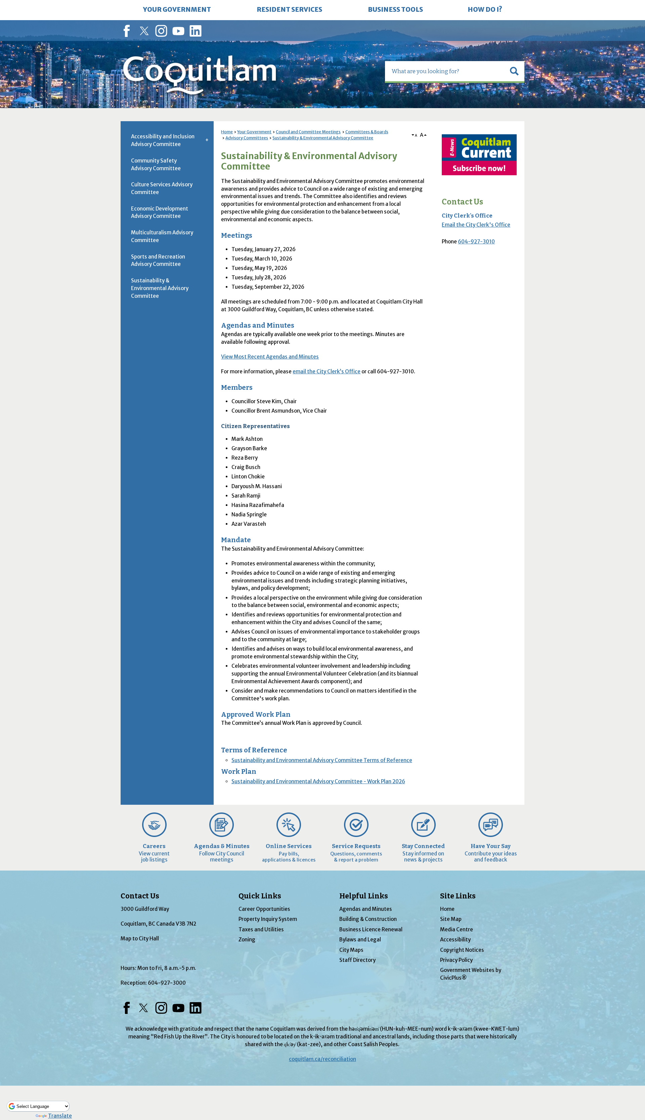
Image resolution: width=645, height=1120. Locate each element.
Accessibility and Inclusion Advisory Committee (163, 140)
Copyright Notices (462, 950)
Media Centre (456, 929)
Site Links (458, 896)
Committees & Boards (366, 131)
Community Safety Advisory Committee (156, 164)
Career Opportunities (264, 909)
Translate (60, 1116)
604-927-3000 (167, 983)
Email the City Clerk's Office (476, 225)
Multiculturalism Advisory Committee (162, 236)
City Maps (351, 950)
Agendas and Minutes (365, 909)
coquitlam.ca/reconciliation (322, 1059)
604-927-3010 (476, 241)
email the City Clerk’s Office (326, 371)
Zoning (247, 939)
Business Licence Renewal (370, 929)
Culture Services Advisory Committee (161, 188)
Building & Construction (368, 919)
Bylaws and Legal (360, 939)
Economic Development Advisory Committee (159, 212)
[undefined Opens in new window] (479, 154)
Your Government (254, 131)
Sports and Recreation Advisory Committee (158, 260)
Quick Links (260, 896)
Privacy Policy (456, 960)
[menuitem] (177, 10)
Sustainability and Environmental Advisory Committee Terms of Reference (321, 760)
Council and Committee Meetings (308, 131)
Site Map (451, 919)
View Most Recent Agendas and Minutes (270, 357)
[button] (514, 71)
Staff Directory (357, 960)
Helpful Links (363, 896)
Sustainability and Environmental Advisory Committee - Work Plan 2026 (318, 781)
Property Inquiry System (268, 919)
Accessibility (455, 939)
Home (227, 131)
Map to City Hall (140, 938)
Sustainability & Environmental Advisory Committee (322, 137)
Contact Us (462, 201)
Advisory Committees (246, 137)
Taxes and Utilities (261, 929)
